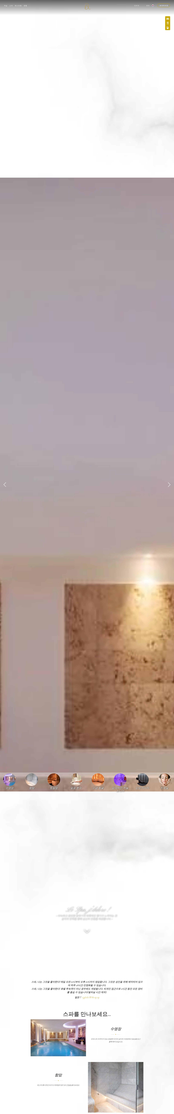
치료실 (164, 933)
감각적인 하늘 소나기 (120, 935)
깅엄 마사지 (142, 933)
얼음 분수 (76, 933)
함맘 (31, 933)
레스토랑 (18, 5)
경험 (25, 5)
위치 (148, 5)
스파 (11, 5)
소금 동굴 (98, 933)
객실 (5, 5)
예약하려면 (164, 5)
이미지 (136, 5)
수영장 (9, 933)
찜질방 (54, 933)
